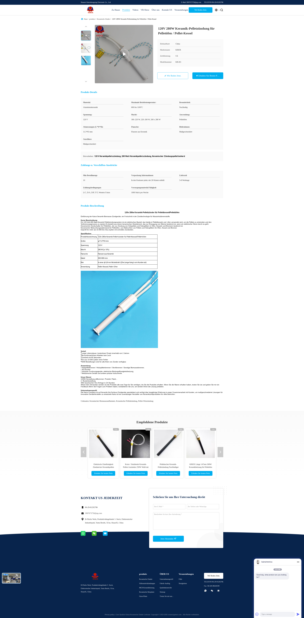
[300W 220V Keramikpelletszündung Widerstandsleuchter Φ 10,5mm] (103, 443)
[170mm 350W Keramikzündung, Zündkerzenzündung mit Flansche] (200, 443)
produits (92, 19)
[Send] (298, 614)
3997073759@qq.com (93, 513)
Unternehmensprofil (166, 579)
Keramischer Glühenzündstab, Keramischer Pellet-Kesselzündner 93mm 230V (168, 467)
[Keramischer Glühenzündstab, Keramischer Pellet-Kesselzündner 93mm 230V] (168, 443)
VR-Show (145, 10)
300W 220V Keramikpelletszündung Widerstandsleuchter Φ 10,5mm (103, 467)
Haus (85, 19)
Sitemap (162, 592)
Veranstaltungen (180, 10)
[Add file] (257, 614)
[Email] (108, 535)
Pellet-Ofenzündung (145, 401)
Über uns (155, 10)
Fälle (180, 579)
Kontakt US (167, 10)
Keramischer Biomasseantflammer (102, 401)
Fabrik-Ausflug (165, 583)
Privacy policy (109, 615)
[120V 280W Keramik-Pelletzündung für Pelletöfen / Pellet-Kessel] (124, 54)
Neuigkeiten (183, 583)
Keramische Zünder (103, 19)
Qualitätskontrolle (166, 588)
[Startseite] (90, 10)
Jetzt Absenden (167, 539)
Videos (135, 10)
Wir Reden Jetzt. (200, 10)
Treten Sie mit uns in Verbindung (167, 596)
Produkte (126, 10)
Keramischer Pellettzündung (126, 401)
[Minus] (298, 561)
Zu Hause (116, 10)
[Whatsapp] (86, 535)
